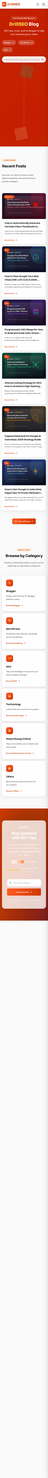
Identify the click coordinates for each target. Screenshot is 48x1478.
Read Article (10, 240)
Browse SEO (11, 681)
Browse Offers (12, 791)
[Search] (42, 59)
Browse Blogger (13, 605)
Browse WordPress (14, 643)
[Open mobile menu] (43, 4)
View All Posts (24, 521)
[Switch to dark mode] (38, 4)
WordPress (25, 42)
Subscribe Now (22, 892)
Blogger (7, 42)
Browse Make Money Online (18, 753)
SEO (6, 50)
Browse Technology (15, 715)
